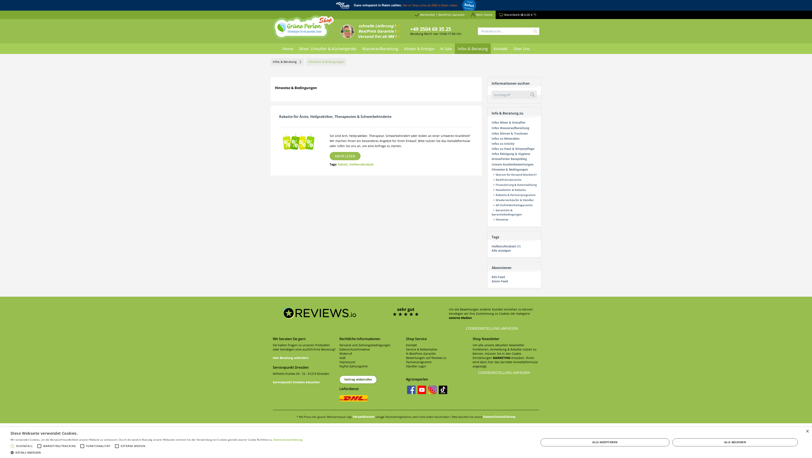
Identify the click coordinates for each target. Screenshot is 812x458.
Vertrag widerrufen (358, 379)
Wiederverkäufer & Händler (515, 200)
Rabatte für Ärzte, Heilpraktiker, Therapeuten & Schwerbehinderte (335, 116)
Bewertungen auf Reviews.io (426, 358)
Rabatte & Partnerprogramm (516, 195)
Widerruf (345, 354)
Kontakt (411, 345)
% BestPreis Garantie (421, 354)
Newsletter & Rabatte (511, 190)
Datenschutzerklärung (499, 417)
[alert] (406, 442)
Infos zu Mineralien (506, 139)
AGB (342, 358)
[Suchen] (535, 31)
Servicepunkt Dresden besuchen (296, 382)
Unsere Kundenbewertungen (513, 164)
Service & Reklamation (422, 349)
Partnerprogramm (419, 362)
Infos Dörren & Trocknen (510, 133)
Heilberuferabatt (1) (506, 246)
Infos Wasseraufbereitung (510, 128)
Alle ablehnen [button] (735, 442)
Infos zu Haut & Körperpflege (513, 149)
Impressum (347, 362)
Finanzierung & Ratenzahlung (516, 185)
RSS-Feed (498, 277)
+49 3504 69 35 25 (430, 29)
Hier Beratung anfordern (291, 358)
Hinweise (502, 219)
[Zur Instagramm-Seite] (432, 390)
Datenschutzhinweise (354, 349)
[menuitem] (287, 48)
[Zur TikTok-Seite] (443, 390)
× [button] (807, 431)
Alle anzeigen (501, 250)
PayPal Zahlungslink (353, 366)
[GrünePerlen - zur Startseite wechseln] (303, 29)
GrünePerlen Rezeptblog (509, 159)
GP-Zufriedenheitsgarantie (514, 205)
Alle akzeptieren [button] (604, 442)
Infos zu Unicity (503, 144)
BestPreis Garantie (508, 180)
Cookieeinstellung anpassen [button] (492, 328)
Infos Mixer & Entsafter (508, 122)
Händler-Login (416, 366)
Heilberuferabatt (361, 164)
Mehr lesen (345, 156)
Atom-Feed (500, 281)
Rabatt (343, 164)
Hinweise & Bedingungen (510, 169)
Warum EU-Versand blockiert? (516, 175)
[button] (157, 452)
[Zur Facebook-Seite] (411, 390)
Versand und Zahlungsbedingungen (365, 345)
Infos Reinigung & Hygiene (511, 154)
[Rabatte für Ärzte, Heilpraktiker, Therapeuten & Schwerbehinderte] (298, 142)
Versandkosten (364, 417)
